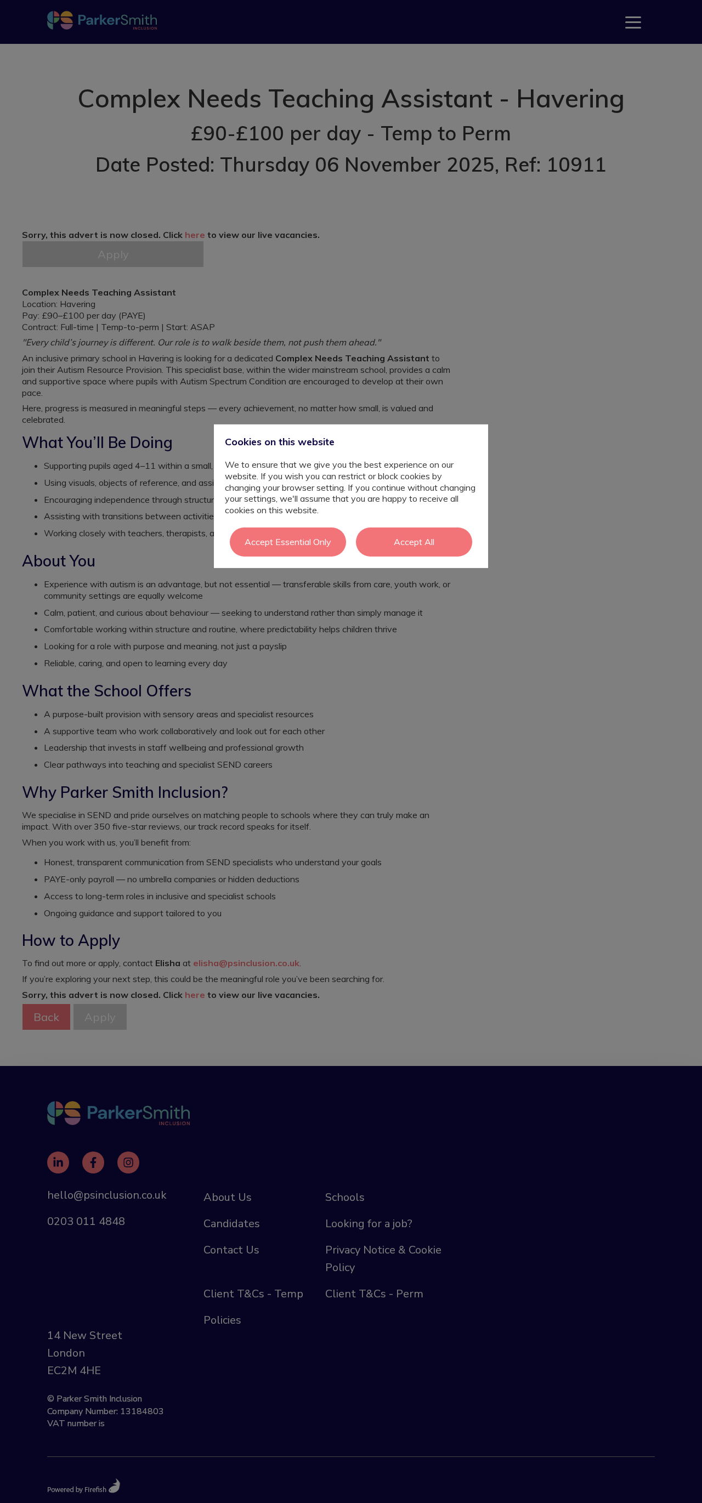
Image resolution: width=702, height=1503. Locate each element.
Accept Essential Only (288, 541)
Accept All (414, 541)
